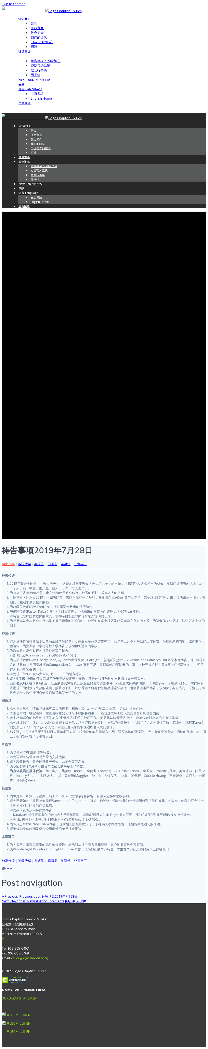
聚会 (34, 23)
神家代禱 (8, 861)
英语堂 (65, 564)
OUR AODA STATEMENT (20, 998)
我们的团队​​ (39, 37)
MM (9, 868)
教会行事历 (39, 70)
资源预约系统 (40, 65)
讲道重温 (24, 51)
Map (5, 938)
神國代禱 (24, 861)
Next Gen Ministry (34, 80)
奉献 (21, 84)
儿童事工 (80, 564)
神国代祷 (24, 564)
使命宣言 (37, 28)
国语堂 (52, 564)
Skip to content (13, 4)
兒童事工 (80, 861)
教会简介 (37, 32)
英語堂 (65, 861)
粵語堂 (39, 861)
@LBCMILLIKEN (18, 1015)
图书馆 (35, 75)
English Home (41, 98)
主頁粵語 (37, 93)
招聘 (34, 46)
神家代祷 (8, 564)
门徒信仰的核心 (42, 42)
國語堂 (52, 861)
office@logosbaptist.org (29, 958)
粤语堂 (39, 564)
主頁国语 (24, 103)
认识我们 (24, 19)
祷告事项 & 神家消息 (46, 61)
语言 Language (30, 89)
